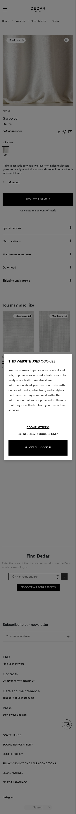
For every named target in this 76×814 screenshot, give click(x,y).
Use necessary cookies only (38, 434)
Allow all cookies (37, 447)
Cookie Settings (38, 427)
